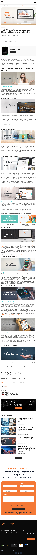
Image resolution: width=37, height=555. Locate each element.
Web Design (13, 530)
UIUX (12, 528)
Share (19, 35)
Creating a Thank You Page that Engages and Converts (10, 314)
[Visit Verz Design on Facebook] (16, 553)
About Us (22, 528)
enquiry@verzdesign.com (5, 382)
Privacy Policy (28, 550)
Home (2, 5)
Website (8, 5)
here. (24, 343)
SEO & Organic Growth (5, 530)
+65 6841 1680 (29, 535)
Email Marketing (13, 534)
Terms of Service (33, 550)
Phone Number (6, 488)
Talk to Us (18, 407)
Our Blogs (22, 530)
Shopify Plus (3, 535)
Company (22, 488)
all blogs (18, 457)
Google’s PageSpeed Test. (18, 254)
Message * (5, 494)
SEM (12, 535)
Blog (5, 5)
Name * (4, 483)
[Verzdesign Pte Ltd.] (5, 2)
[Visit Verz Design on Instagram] (18, 553)
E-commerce (3, 537)
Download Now (13, 51)
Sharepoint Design (14, 532)
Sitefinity (2, 534)
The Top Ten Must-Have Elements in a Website (9, 41)
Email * (21, 483)
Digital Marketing (4, 532)
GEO (2, 528)
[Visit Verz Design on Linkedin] (21, 553)
